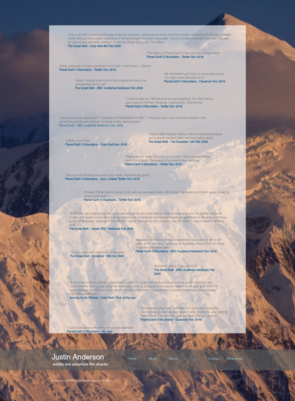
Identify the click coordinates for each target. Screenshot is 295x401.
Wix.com (107, 380)
